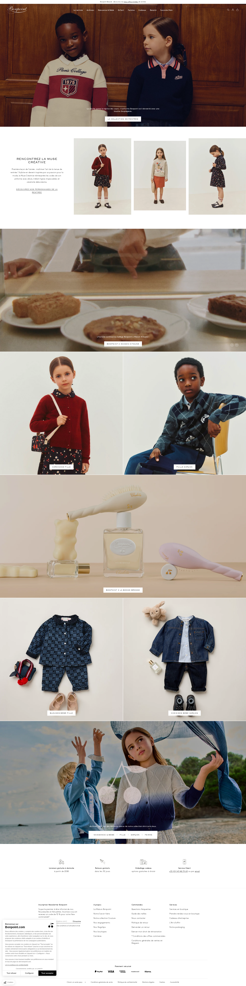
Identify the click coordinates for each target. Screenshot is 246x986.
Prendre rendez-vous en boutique (184, 914)
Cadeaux (142, 10)
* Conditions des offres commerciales (148, 936)
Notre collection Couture (105, 918)
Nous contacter (139, 918)
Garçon (135, 835)
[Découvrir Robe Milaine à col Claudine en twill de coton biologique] (217, 176)
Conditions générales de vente (102, 982)
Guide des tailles (139, 914)
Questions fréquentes (141, 909)
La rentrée (78, 10)
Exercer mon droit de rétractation (147, 931)
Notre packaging (177, 927)
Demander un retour (141, 927)
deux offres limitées (131, 2)
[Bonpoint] (17, 10)
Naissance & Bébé (106, 10)
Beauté (153, 10)
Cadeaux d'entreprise (179, 918)
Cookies (162, 982)
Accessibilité (174, 982)
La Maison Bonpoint (102, 909)
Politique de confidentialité (127, 982)
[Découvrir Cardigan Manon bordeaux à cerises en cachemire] (102, 176)
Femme (131, 10)
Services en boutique (179, 909)
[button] (228, 10)
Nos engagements (102, 923)
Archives (90, 10)
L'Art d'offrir (175, 923)
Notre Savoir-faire (102, 914)
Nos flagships (100, 927)
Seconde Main (166, 10)
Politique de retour (140, 923)
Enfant (121, 10)
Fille (123, 835)
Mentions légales (148, 982)
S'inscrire (77, 921)
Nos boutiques (100, 931)
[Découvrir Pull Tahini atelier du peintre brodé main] (160, 175)
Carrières (98, 936)
